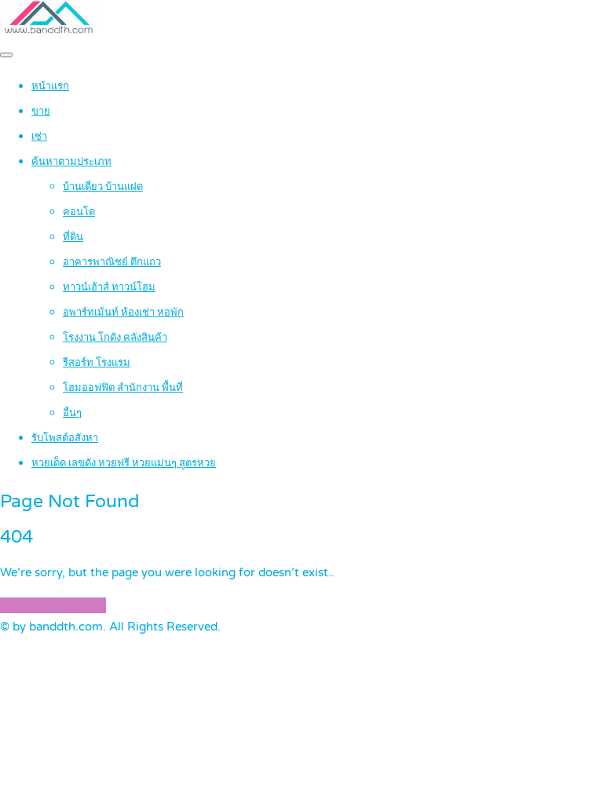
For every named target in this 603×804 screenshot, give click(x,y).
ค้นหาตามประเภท (71, 161)
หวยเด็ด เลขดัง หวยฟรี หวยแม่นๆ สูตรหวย (123, 463)
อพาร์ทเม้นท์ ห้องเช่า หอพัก (123, 312)
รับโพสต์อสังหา (64, 438)
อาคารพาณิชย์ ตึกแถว (112, 262)
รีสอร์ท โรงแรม (96, 362)
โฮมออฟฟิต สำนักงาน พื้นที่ (123, 388)
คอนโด (79, 212)
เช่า (39, 136)
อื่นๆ (72, 413)
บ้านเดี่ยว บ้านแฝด (103, 187)
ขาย (40, 111)
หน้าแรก (50, 86)
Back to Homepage (53, 605)
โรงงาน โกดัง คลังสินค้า (115, 337)
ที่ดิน (73, 237)
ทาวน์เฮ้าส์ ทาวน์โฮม (109, 287)
